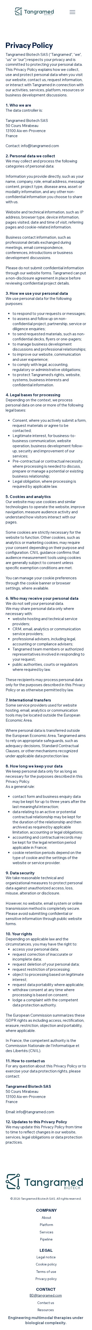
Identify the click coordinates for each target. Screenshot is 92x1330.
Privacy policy (46, 1279)
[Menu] (72, 12)
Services (46, 1232)
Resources (46, 1310)
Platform (46, 1225)
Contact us (45, 1303)
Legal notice (46, 1257)
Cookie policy (46, 1264)
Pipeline (46, 1239)
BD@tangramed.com (46, 1295)
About (46, 1218)
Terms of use (46, 1272)
